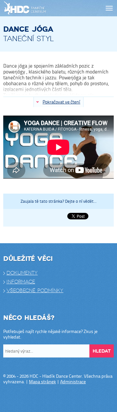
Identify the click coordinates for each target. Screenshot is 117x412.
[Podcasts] (78, 398)
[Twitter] (52, 398)
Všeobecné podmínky (34, 290)
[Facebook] (39, 398)
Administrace (73, 381)
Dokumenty (22, 273)
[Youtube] (65, 398)
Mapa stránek (42, 381)
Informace (20, 282)
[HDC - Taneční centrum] (36, 8)
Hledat (101, 351)
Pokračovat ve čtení (61, 102)
